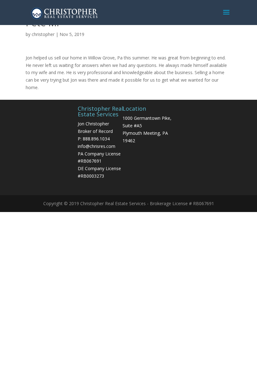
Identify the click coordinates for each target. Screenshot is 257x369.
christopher (43, 34)
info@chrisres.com (96, 146)
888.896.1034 (96, 139)
